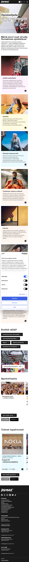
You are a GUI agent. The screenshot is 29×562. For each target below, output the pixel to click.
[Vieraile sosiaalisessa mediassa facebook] (2, 495)
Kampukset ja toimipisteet (10, 346)
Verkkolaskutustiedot (5, 525)
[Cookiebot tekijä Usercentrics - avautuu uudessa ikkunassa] (21, 254)
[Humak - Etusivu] (5, 2)
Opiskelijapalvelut (4, 503)
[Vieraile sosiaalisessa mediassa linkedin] (10, 495)
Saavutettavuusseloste (6, 508)
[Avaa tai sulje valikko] (27, 2)
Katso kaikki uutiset (8, 415)
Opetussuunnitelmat (18, 342)
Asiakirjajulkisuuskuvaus (6, 506)
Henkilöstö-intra (4, 512)
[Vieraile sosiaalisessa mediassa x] (4, 495)
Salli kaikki (14, 298)
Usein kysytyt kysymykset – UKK (12, 366)
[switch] (25, 281)
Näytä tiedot (22, 294)
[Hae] (24, 2)
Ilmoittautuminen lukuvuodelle (11, 334)
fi (19, 1)
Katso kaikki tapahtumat (9, 474)
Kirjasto (5, 342)
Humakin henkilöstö (5, 500)
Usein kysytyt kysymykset (10, 338)
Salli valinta (14, 302)
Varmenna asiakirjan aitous (7, 505)
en (21, 1)
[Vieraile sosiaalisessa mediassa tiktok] (15, 495)
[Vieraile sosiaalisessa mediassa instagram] (7, 495)
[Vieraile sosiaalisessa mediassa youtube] (12, 495)
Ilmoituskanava (4, 511)
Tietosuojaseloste (4, 509)
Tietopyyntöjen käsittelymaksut (7, 507)
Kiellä (14, 307)
